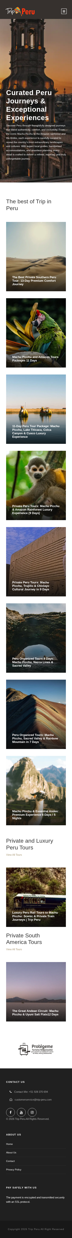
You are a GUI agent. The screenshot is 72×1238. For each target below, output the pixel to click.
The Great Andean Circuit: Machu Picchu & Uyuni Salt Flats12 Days (35, 1012)
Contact (10, 1161)
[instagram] (32, 1112)
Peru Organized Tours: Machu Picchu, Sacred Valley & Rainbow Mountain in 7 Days (35, 738)
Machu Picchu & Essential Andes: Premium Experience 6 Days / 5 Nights (35, 814)
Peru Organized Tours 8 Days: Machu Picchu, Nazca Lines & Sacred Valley (33, 662)
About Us (11, 1152)
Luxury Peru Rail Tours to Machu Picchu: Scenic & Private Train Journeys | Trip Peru (35, 916)
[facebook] (10, 1112)
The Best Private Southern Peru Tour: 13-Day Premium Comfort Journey (34, 280)
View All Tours (14, 854)
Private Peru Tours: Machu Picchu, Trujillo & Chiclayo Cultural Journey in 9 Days (30, 586)
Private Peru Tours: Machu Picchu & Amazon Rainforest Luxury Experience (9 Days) (35, 509)
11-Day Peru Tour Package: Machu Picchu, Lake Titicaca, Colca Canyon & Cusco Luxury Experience (35, 431)
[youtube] (21, 1112)
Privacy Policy (13, 1169)
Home (9, 1144)
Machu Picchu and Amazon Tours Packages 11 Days (35, 358)
